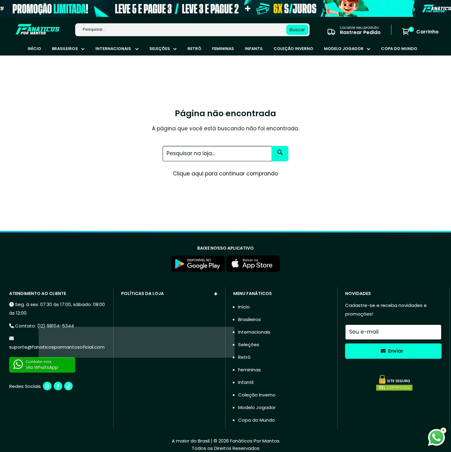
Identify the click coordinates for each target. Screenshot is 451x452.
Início (34, 49)
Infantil (254, 49)
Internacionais (113, 49)
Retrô (194, 49)
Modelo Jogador (344, 49)
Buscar (297, 29)
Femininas (223, 49)
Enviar (395, 350)
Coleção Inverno (293, 49)
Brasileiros (65, 49)
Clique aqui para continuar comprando (225, 173)
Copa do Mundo (399, 49)
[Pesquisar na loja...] (280, 153)
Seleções (159, 49)
